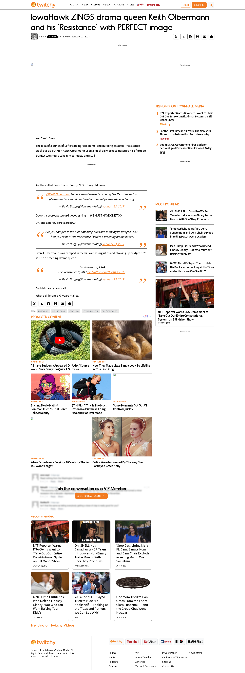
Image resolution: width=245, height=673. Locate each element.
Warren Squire (40, 566)
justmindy (121, 566)
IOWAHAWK (74, 311)
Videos (106, 5)
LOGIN (185, 5)
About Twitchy (143, 657)
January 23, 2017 (113, 244)
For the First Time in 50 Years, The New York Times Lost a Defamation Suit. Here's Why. (185, 133)
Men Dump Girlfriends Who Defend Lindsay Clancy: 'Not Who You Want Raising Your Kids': (48, 605)
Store (130, 5)
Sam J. (42, 36)
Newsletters (195, 653)
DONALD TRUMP (59, 311)
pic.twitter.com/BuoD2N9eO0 (106, 272)
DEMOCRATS (43, 311)
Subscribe (199, 5)
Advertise (140, 662)
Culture (95, 5)
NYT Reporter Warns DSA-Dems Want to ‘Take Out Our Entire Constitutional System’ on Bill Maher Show (49, 553)
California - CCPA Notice (174, 657)
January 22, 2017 (113, 206)
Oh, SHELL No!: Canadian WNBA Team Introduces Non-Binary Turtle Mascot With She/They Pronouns (90, 553)
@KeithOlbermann (58, 194)
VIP (137, 653)
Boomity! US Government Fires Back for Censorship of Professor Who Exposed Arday (185, 147)
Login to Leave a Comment (91, 495)
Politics (74, 5)
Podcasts (119, 5)
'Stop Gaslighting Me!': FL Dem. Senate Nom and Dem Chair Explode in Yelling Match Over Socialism (132, 553)
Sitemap (166, 662)
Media (85, 5)
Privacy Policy (169, 653)
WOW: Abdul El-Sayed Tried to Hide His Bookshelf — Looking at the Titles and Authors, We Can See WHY (91, 605)
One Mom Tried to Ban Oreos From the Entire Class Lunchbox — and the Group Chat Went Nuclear (132, 605)
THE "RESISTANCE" (109, 311)
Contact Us (168, 666)
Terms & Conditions (145, 666)
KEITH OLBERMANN (90, 311)
